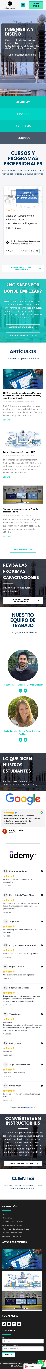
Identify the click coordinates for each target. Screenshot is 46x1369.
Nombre (5, 1338)
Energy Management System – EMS (19, 452)
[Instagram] (14, 1324)
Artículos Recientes (14, 1242)
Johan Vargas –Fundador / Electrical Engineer (23, 685)
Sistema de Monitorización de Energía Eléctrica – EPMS (20, 510)
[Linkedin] (20, 691)
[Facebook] (4, 1324)
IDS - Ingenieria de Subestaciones (27, 241)
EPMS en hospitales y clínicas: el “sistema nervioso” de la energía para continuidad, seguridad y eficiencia (22, 395)
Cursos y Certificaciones (22, 244)
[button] (23, 5)
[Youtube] (19, 1324)
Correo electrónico (10, 1345)
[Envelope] (25, 691)
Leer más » (7, 420)
